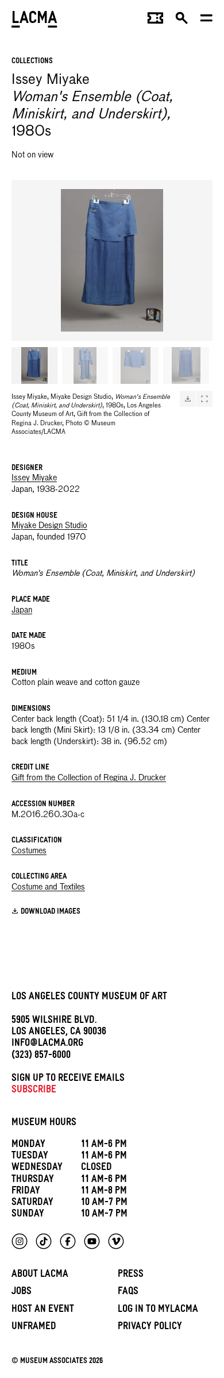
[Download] (188, 399)
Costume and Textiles (48, 887)
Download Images (50, 912)
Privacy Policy (150, 1327)
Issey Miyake (34, 478)
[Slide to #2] (85, 365)
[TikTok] (44, 1241)
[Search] (181, 20)
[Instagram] (19, 1241)
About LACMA (39, 1275)
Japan (21, 610)
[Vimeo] (116, 1241)
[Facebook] (68, 1241)
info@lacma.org (47, 1044)
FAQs (128, 1292)
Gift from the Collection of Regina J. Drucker (88, 778)
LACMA (34, 20)
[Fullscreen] (204, 399)
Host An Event (42, 1310)
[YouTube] (92, 1241)
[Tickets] (155, 20)
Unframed (33, 1327)
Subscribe (33, 1091)
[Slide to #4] (186, 365)
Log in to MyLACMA (158, 1310)
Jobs (21, 1292)
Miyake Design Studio (49, 526)
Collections (32, 61)
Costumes (29, 851)
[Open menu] (206, 20)
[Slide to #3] (136, 365)
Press (131, 1275)
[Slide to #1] (34, 365)
